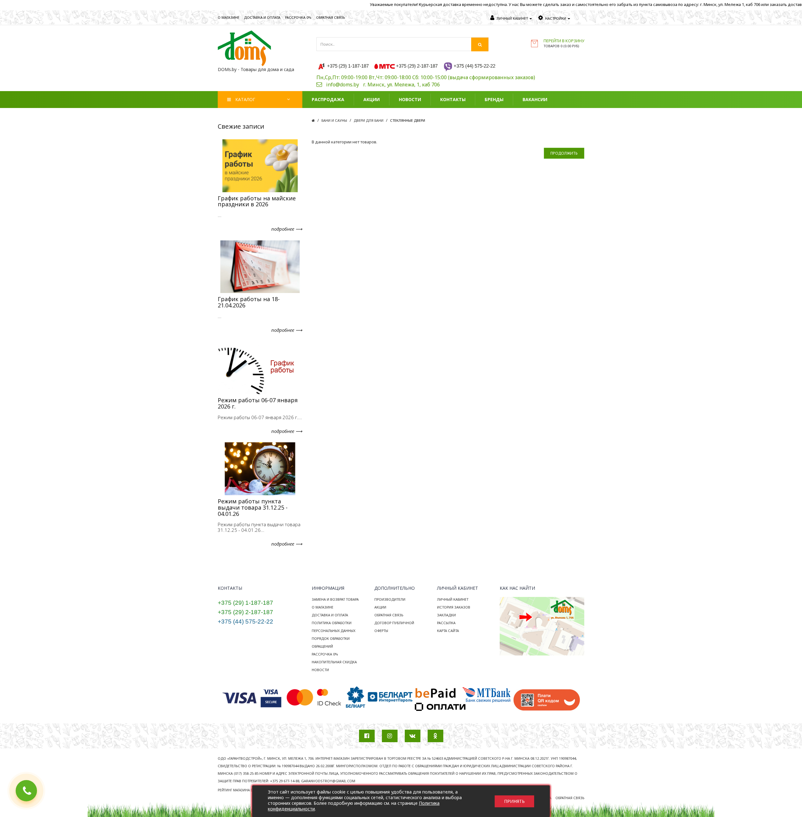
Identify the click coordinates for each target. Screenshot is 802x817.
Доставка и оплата (330, 615)
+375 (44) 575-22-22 (245, 621)
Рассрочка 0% (325, 654)
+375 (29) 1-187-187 (245, 602)
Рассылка (446, 622)
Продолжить (564, 153)
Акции (380, 607)
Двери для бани (368, 120)
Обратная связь (388, 615)
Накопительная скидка (334, 662)
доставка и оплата (262, 17)
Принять (514, 801)
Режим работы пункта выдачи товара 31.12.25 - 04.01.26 (253, 507)
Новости (320, 669)
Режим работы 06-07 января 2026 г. (258, 403)
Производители (389, 599)
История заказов (453, 607)
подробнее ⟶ (286, 229)
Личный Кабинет (452, 599)
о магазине (228, 17)
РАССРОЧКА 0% (298, 17)
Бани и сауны (334, 120)
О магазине (322, 607)
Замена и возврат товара (335, 599)
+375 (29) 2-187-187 (245, 612)
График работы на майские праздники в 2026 (257, 201)
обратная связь (330, 17)
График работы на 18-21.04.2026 (249, 302)
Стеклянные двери (407, 120)
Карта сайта (448, 630)
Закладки (446, 615)
